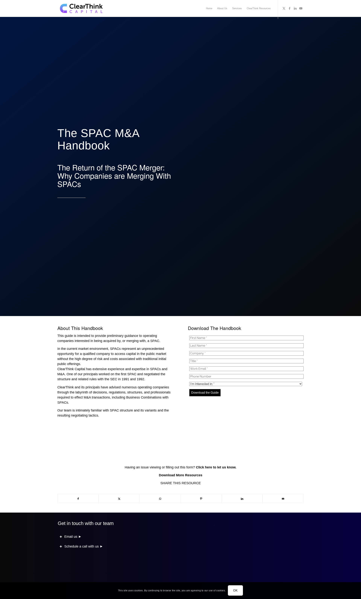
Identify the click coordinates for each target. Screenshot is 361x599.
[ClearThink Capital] (81, 8)
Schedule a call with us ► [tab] (83, 546)
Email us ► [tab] (73, 536)
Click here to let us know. (216, 467)
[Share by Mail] (283, 498)
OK (235, 590)
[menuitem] (209, 8)
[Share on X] (119, 498)
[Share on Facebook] (78, 498)
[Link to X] (284, 8)
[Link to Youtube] (301, 8)
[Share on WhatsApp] (160, 498)
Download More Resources (180, 475)
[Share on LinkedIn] (242, 498)
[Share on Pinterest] (201, 498)
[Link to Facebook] (289, 8)
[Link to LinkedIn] (295, 8)
